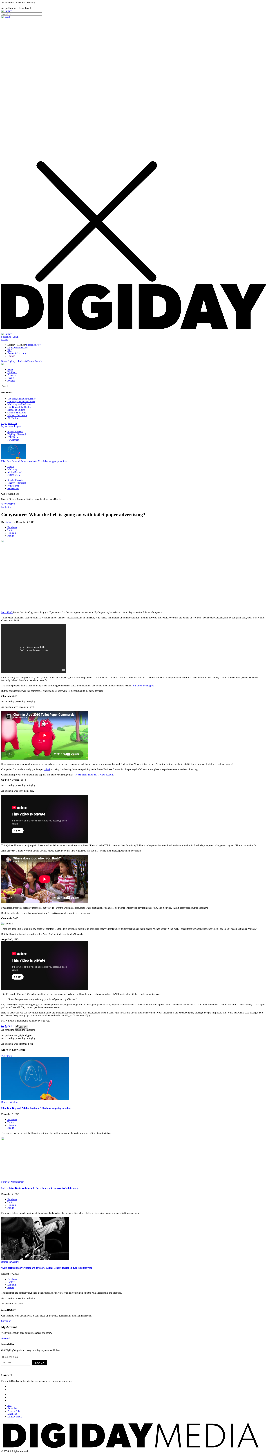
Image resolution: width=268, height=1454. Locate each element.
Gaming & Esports (16, 412)
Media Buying (14, 472)
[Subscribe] (6, 334)
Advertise (12, 1408)
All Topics (12, 418)
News (4, 361)
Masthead (12, 1414)
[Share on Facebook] (6, 1026)
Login (15, 336)
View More (6, 1055)
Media (10, 466)
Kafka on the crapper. (143, 685)
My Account (7, 426)
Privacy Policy (14, 1411)
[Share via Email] (12, 1026)
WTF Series (13, 437)
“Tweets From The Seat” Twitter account (93, 774)
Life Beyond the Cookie (19, 407)
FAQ (9, 350)
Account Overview (16, 353)
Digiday (9, 522)
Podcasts (22, 361)
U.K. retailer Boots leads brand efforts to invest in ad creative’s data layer (39, 1188)
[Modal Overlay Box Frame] (24, 1362)
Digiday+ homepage (17, 347)
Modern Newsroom (17, 415)
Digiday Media (14, 1416)
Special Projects (15, 431)
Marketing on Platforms (19, 404)
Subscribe (6, 336)
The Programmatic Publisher (21, 398)
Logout (11, 356)
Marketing (12, 469)
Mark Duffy (7, 612)
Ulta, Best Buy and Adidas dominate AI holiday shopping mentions (34, 461)
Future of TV (13, 475)
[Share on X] (9, 1026)
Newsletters (13, 440)
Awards (38, 361)
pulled (47, 769)
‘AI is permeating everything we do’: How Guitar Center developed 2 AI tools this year (46, 1267)
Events (30, 361)
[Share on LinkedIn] (2, 1026)
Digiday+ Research (16, 434)
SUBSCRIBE (8, 504)
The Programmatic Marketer (21, 401)
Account (5, 1338)
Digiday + (13, 361)
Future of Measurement (12, 1182)
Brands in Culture (16, 409)
